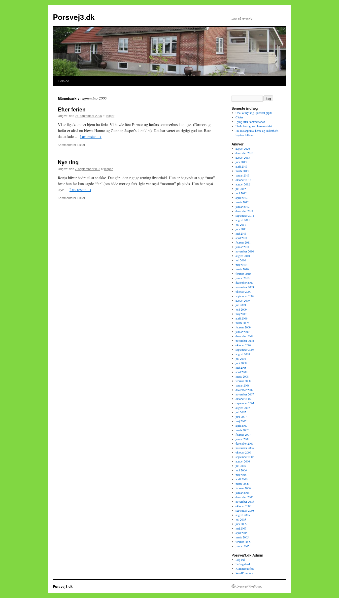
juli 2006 (241, 466)
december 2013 (244, 153)
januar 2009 (242, 332)
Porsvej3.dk (74, 16)
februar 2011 (243, 242)
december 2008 (244, 336)
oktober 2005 (243, 506)
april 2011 (241, 238)
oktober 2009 (243, 291)
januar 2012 (242, 207)
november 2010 (245, 251)
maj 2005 (241, 528)
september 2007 (245, 403)
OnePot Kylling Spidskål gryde (254, 113)
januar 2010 (242, 278)
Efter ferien (72, 109)
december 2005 (244, 497)
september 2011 (245, 215)
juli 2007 (241, 412)
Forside (63, 80)
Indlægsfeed (243, 564)
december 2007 (244, 390)
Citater (239, 117)
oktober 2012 (243, 180)
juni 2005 (241, 524)
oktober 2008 (243, 345)
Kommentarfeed (245, 568)
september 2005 (245, 510)
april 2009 (241, 318)
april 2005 (241, 533)
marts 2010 (242, 269)
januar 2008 (242, 385)
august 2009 (243, 300)
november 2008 (245, 341)
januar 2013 (242, 175)
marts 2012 (242, 202)
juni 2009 (241, 309)
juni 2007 (241, 417)
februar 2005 (243, 542)
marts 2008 (242, 376)
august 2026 (243, 148)
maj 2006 (241, 475)
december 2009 (244, 282)
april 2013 (241, 166)
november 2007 (245, 394)
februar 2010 (243, 274)
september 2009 (245, 296)
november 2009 (245, 287)
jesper (110, 115)
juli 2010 (241, 260)
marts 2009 (242, 323)
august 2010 (243, 256)
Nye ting (68, 162)
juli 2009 (241, 305)
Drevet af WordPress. (249, 586)
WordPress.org (244, 573)
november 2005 (245, 501)
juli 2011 (241, 224)
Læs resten (91, 136)
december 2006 (244, 443)
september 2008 (245, 350)
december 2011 (244, 211)
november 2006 (245, 448)
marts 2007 (242, 430)
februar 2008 (243, 381)
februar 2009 (243, 327)
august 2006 (243, 461)
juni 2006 (241, 470)
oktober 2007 (243, 399)
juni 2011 (241, 229)
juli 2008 (241, 358)
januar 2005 (242, 546)
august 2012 (243, 184)
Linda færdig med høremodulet (254, 126)
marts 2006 (242, 484)
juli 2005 (241, 519)
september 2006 (245, 457)
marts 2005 (242, 537)
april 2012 (241, 198)
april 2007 (241, 425)
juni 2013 (241, 162)
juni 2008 (241, 363)
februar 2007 (243, 434)
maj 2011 (241, 233)
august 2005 (243, 515)
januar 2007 (242, 439)
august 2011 (243, 220)
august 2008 (243, 354)
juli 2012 (241, 189)
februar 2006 (243, 488)
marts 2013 (242, 171)
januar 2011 (242, 247)
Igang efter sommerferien (250, 122)
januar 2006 (242, 492)
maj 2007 (241, 421)
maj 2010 (241, 265)
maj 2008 (241, 367)
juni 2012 (241, 193)
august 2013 (243, 157)
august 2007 (243, 408)
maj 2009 (241, 314)
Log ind (240, 560)
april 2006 (241, 479)
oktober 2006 (243, 452)
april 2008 (241, 372)
